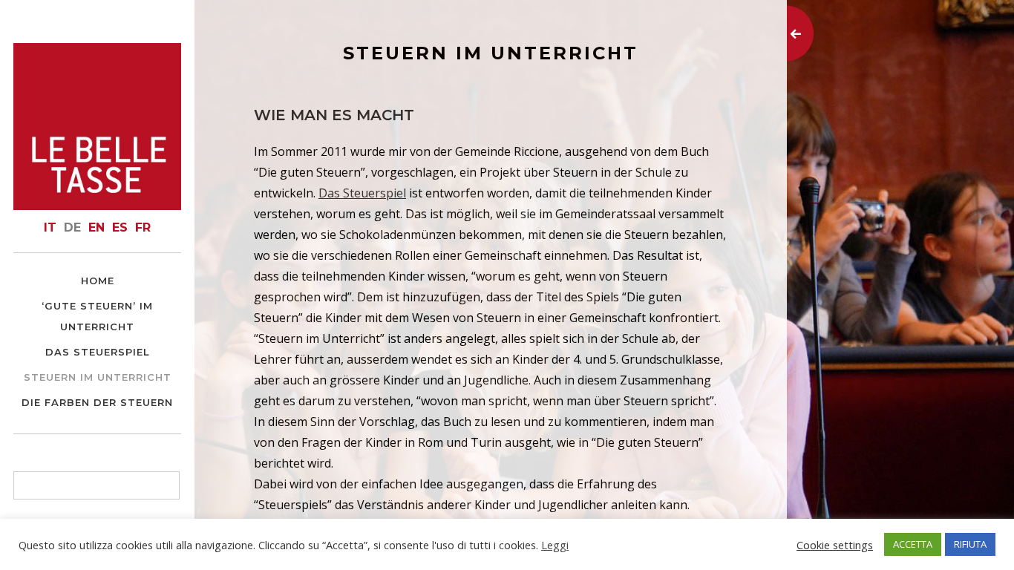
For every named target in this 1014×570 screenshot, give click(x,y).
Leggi (555, 544)
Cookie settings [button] (835, 544)
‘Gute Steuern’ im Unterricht (97, 316)
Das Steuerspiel (97, 352)
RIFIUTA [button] (970, 544)
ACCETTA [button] (912, 544)
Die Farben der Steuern (97, 402)
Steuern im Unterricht (97, 377)
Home (97, 280)
